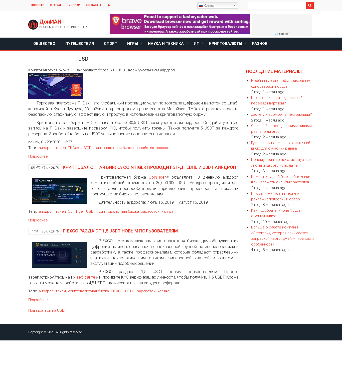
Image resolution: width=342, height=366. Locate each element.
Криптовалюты (228, 45)
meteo (280, 34)
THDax (73, 148)
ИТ (199, 45)
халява (162, 148)
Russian (209, 5)
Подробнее (38, 156)
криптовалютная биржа (113, 148)
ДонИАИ (50, 22)
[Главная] (33, 25)
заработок (145, 148)
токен (61, 148)
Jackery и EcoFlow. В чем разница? (281, 114)
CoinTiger (157, 177)
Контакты (93, 5)
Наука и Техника (168, 45)
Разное (259, 43)
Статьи (55, 5)
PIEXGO (117, 291)
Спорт (110, 43)
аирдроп (46, 148)
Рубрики (73, 5)
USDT (86, 148)
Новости (37, 5)
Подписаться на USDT (47, 310)
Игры (135, 45)
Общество (46, 45)
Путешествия (79, 43)
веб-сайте (85, 277)
